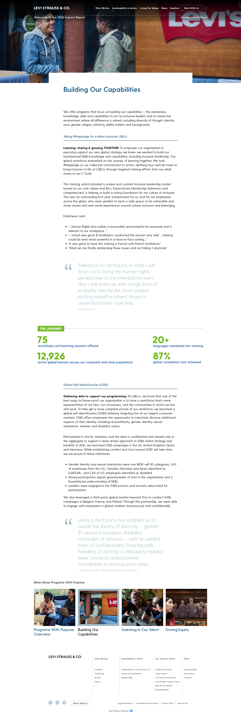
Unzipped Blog (190, 669)
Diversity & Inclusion (164, 669)
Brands (98, 677)
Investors (174, 8)
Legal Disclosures (125, 703)
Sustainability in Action (124, 8)
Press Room (189, 673)
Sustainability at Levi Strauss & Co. (136, 669)
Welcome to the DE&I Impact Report (59, 17)
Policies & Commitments (131, 673)
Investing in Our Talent (140, 629)
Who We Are (102, 8)
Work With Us (191, 8)
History (98, 682)
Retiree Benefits (162, 690)
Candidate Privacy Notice (147, 703)
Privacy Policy (167, 703)
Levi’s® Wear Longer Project (168, 682)
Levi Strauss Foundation (166, 677)
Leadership (99, 673)
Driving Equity (177, 629)
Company (99, 669)
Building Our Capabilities (88, 631)
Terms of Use (182, 703)
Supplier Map (127, 677)
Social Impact (161, 673)
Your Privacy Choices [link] (118, 711)
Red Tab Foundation (164, 686)
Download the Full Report (194, 17)
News (164, 8)
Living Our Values (149, 8)
